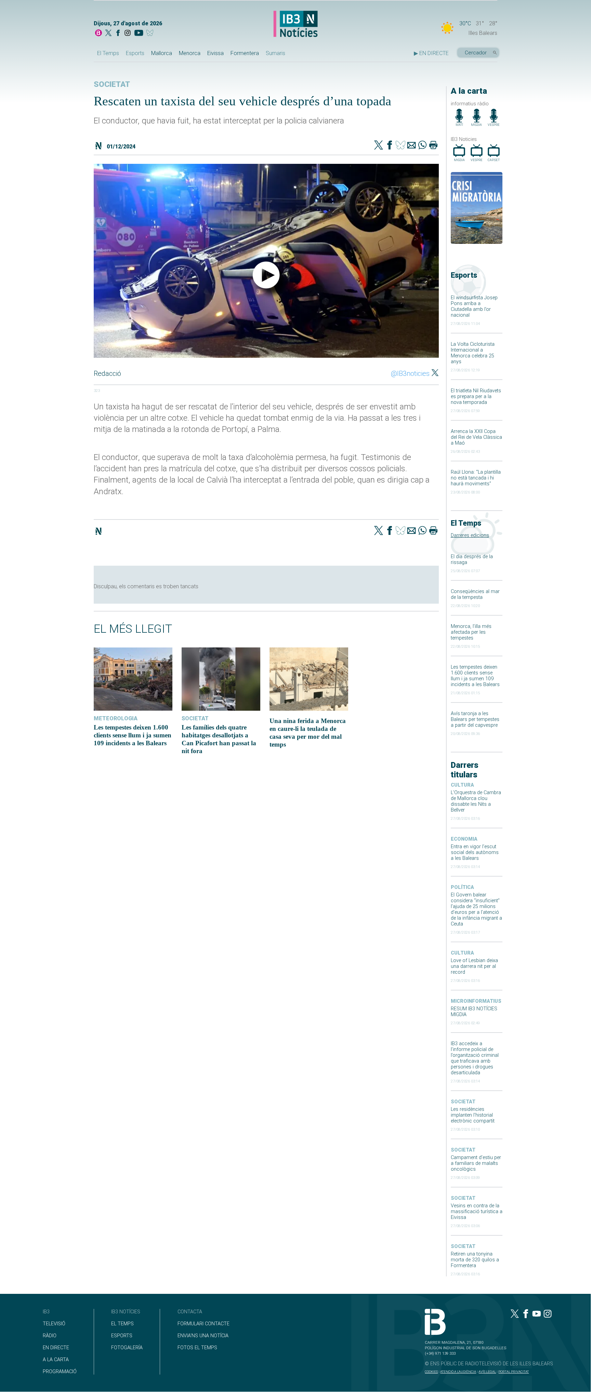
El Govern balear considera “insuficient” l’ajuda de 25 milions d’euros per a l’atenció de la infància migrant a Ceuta (476, 909)
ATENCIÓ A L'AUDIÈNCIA (458, 1372)
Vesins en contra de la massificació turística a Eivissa (476, 1211)
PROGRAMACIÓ (60, 1372)
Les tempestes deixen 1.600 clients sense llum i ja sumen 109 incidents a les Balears (475, 675)
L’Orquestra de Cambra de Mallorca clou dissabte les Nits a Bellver (476, 801)
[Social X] (108, 33)
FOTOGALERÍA (127, 1348)
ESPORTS (121, 1336)
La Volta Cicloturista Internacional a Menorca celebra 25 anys (473, 353)
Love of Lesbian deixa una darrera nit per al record (474, 966)
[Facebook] (118, 33)
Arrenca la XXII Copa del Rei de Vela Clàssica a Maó (476, 437)
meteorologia (115, 718)
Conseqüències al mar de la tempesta (475, 594)
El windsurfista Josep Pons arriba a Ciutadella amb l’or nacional (474, 306)
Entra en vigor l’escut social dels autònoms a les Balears (475, 852)
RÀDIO (49, 1336)
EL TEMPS (122, 1324)
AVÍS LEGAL (487, 1372)
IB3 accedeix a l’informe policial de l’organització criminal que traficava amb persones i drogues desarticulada (475, 1058)
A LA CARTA (56, 1360)
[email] (411, 145)
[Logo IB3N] (295, 24)
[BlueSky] (151, 33)
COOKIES (431, 1372)
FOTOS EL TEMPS (197, 1348)
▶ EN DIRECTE (431, 53)
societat (463, 1102)
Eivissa (215, 53)
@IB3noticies (410, 373)
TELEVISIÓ (54, 1324)
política (462, 887)
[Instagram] (127, 33)
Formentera (245, 53)
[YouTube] (138, 33)
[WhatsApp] (422, 145)
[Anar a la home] (98, 33)
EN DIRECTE (56, 1348)
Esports (135, 53)
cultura (462, 785)
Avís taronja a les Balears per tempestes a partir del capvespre (475, 719)
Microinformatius (476, 1001)
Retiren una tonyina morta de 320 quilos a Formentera (475, 1260)
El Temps (108, 53)
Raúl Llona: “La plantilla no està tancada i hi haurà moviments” (476, 478)
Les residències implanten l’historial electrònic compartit (473, 1115)
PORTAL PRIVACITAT (513, 1372)
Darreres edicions (470, 535)
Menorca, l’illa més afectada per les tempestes (471, 632)
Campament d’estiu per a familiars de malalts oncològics (476, 1163)
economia (464, 839)
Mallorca (161, 53)
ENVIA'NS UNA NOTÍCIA (203, 1336)
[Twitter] (378, 145)
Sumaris (275, 53)
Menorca (189, 53)
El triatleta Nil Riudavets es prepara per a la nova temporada (476, 396)
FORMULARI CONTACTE (203, 1324)
